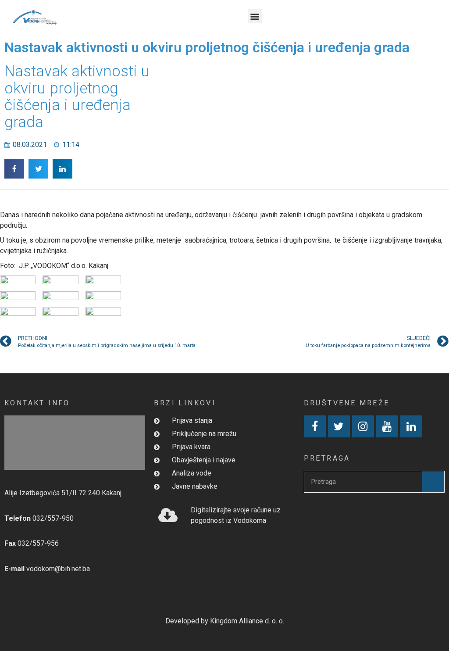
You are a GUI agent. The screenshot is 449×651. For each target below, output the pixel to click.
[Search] (433, 481)
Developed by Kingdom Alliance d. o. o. (224, 621)
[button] (255, 16)
